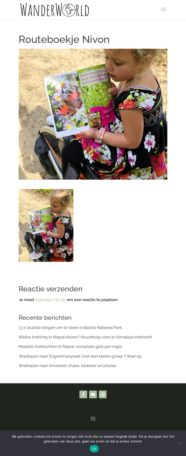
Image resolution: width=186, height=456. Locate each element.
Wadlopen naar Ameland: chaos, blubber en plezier (67, 365)
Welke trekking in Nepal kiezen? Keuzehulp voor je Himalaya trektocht (85, 337)
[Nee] (180, 443)
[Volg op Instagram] (103, 394)
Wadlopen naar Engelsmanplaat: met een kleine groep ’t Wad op (80, 356)
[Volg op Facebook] (83, 394)
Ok (94, 449)
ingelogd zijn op (50, 299)
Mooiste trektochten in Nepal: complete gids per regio (70, 346)
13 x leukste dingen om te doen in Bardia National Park (70, 327)
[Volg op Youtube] (93, 394)
